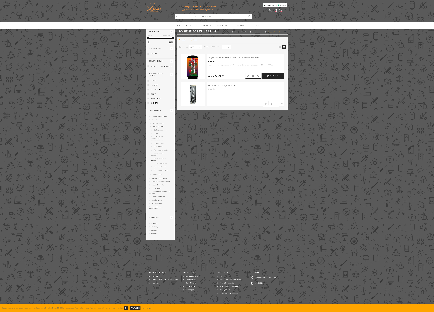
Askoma (154, 233)
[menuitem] (166, 276)
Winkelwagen (280, 10)
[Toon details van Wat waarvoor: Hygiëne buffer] (193, 94)
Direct (153, 81)
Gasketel (154, 103)
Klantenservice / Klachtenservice (165, 279)
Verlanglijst (190, 290)
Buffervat (156, 133)
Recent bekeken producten (230, 279)
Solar (153, 94)
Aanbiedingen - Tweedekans (156, 207)
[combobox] (222, 16)
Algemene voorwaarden (229, 286)
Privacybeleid (225, 290)
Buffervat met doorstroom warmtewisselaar (157, 138)
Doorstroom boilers (160, 170)
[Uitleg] (281, 103)
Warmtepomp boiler (160, 150)
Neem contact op (159, 283)
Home (237, 32)
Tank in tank (158, 147)
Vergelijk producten (227, 283)
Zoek (221, 276)
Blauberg (154, 227)
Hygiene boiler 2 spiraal (158, 159)
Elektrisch (155, 89)
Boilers (154, 120)
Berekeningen (156, 200)
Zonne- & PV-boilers (159, 116)
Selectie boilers (157, 123)
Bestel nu (274, 76)
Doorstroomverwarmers (160, 181)
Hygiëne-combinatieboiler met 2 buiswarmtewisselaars (233, 58)
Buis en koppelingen (159, 178)
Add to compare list (253, 76)
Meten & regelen (158, 185)
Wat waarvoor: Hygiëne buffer (222, 85)
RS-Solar (154, 223)
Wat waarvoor (156, 203)
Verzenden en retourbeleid (230, 293)
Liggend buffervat (160, 163)
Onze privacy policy (147, 308)
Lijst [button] (284, 47)
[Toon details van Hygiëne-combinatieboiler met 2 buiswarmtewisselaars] (193, 66)
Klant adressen (192, 279)
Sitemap (155, 276)
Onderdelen (156, 188)
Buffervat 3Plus (158, 143)
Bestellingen (191, 283)
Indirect (154, 85)
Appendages (157, 174)
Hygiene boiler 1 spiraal (158, 154)
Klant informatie (192, 276)
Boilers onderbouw (160, 130)
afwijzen (135, 308)
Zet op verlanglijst (258, 76)
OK (126, 308)
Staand (154, 54)
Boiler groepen (158, 126)
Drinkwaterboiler (159, 167)
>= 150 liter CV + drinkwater (161, 66)
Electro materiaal (158, 197)
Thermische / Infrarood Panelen (159, 192)
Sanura (154, 230)
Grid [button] (280, 47)
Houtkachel (156, 99)
